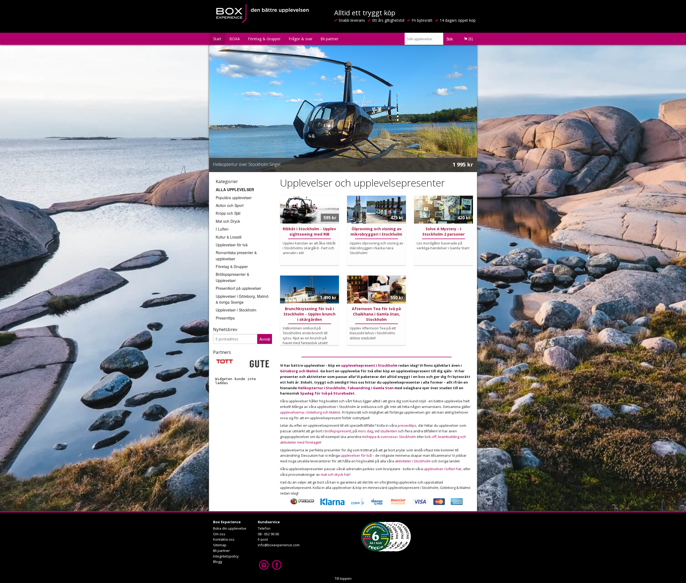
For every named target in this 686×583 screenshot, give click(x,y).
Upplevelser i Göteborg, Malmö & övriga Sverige (242, 299)
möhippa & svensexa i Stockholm (389, 436)
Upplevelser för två (232, 244)
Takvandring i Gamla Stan (370, 387)
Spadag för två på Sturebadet (327, 393)
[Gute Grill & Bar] (259, 363)
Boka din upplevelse (229, 528)
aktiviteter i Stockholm (413, 461)
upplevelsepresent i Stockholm (369, 365)
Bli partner (329, 38)
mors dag (365, 431)
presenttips (407, 425)
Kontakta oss (223, 539)
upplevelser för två (356, 455)
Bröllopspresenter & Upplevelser (232, 277)
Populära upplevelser (234, 197)
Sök (449, 39)
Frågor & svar (300, 38)
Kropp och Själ (228, 213)
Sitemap (219, 545)
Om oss (219, 534)
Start (217, 38)
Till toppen (343, 578)
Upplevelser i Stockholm (236, 310)
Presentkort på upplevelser (238, 288)
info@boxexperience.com (279, 545)
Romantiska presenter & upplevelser (236, 255)
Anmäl (264, 339)
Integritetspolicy (226, 556)
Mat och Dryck (228, 221)
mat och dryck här (335, 474)
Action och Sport (230, 205)
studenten (388, 431)
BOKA (234, 38)
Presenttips (225, 318)
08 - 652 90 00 (268, 534)
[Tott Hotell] (224, 361)
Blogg (217, 561)
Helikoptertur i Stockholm (321, 387)
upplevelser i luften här (443, 468)
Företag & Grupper (264, 38)
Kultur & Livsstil (228, 237)
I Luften (222, 229)
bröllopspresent (338, 431)
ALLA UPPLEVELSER (235, 189)
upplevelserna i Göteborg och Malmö (310, 412)
